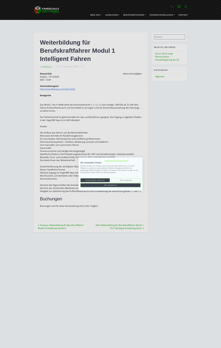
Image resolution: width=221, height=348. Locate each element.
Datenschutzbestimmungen (116, 160)
